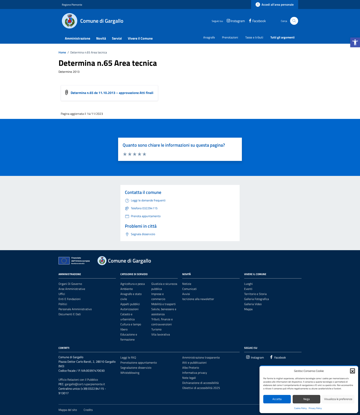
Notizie (186, 283)
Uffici (61, 294)
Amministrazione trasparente (201, 357)
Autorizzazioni (129, 309)
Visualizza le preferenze (338, 399)
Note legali (189, 377)
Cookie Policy (300, 408)
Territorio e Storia (255, 294)
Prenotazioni (230, 37)
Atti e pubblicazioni (194, 362)
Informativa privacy (194, 372)
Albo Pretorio (190, 367)
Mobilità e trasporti (163, 304)
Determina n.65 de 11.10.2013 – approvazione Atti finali (112, 92)
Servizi (117, 38)
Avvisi (186, 294)
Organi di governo (70, 283)
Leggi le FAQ (128, 357)
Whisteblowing (129, 372)
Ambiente (126, 289)
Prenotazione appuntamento (138, 362)
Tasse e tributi (254, 37)
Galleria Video (253, 304)
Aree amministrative (71, 289)
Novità (101, 38)
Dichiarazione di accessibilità (200, 382)
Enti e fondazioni (69, 299)
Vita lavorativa (160, 334)
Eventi (248, 289)
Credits (88, 409)
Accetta (277, 399)
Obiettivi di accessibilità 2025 (201, 388)
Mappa (248, 309)
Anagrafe (209, 37)
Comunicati (189, 289)
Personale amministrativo (75, 309)
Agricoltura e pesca (132, 283)
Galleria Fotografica (256, 299)
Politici (62, 304)
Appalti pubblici (130, 304)
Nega (306, 399)
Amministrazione (77, 38)
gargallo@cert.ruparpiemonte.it (85, 384)
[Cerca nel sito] (294, 21)
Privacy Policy (315, 408)
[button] (355, 42)
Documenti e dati (69, 314)
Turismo (156, 329)
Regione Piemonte (72, 5)
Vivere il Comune (140, 38)
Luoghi (248, 283)
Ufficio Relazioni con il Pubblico (78, 379)
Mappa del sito (67, 409)
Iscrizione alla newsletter (198, 299)
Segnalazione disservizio (135, 367)
